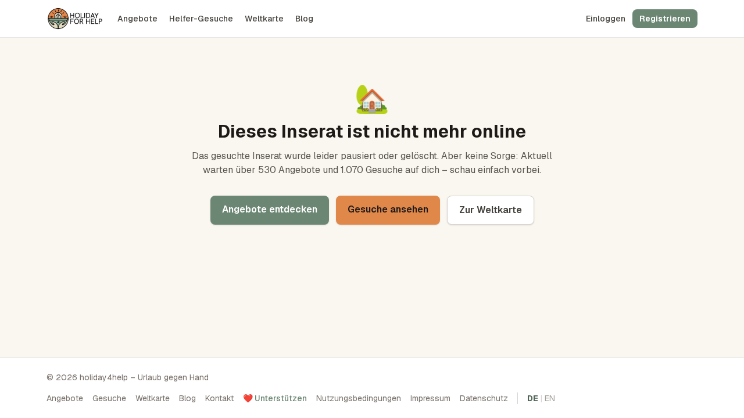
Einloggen (605, 18)
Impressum (430, 398)
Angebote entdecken (269, 209)
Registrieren (665, 18)
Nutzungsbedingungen (358, 398)
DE (532, 398)
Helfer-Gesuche (201, 18)
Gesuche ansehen (388, 209)
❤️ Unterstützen (275, 398)
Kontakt (219, 398)
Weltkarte (264, 18)
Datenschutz (484, 398)
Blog (304, 18)
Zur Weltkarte (490, 210)
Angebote (137, 18)
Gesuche (109, 398)
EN (550, 398)
